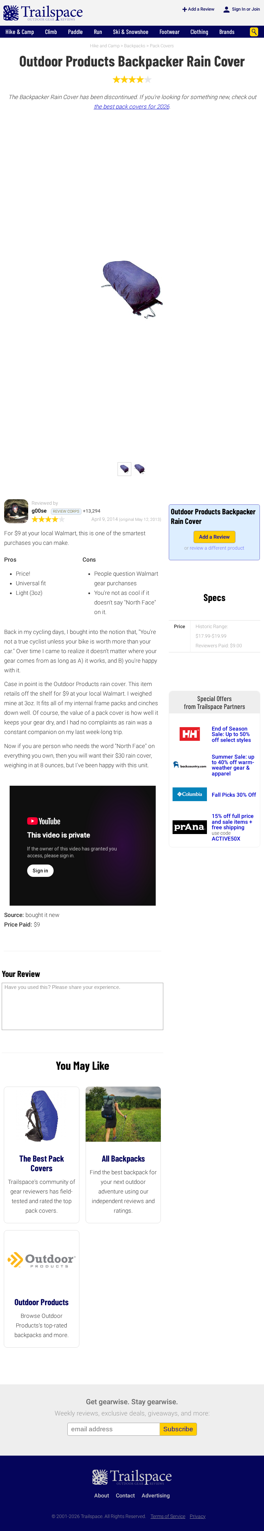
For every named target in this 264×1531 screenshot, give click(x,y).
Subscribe (178, 1429)
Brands (226, 31)
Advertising (156, 1495)
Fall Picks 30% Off (234, 795)
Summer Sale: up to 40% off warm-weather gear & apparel (233, 765)
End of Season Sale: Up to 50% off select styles (231, 734)
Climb (51, 31)
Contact (125, 1495)
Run (98, 31)
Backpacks (134, 45)
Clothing (199, 31)
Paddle (75, 31)
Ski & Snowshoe (130, 31)
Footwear (169, 31)
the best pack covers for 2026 (131, 106)
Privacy (198, 1516)
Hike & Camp (20, 31)
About (101, 1495)
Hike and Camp (105, 45)
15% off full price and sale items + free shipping (233, 822)
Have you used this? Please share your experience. (62, 987)
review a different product (217, 548)
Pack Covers (162, 45)
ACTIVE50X (226, 838)
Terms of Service (168, 1516)
